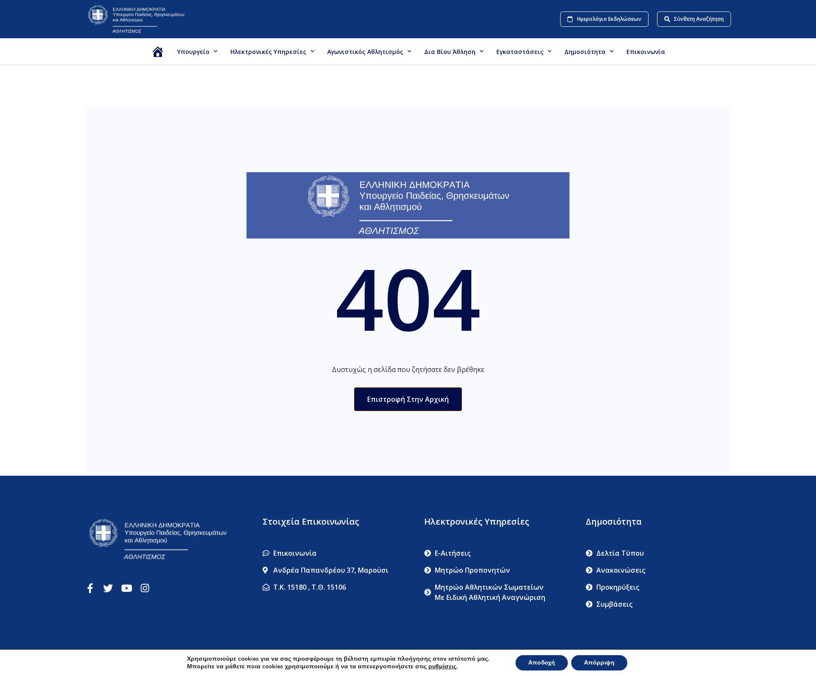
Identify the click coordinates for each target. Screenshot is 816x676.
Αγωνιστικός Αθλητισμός (365, 52)
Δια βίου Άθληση (450, 52)
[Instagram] (145, 588)
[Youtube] (126, 588)
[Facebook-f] (90, 588)
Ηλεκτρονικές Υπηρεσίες (268, 52)
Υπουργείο (193, 52)
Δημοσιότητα (585, 52)
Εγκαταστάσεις (520, 52)
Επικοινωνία (645, 52)
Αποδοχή (541, 663)
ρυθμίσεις (442, 666)
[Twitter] (108, 588)
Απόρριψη (599, 663)
